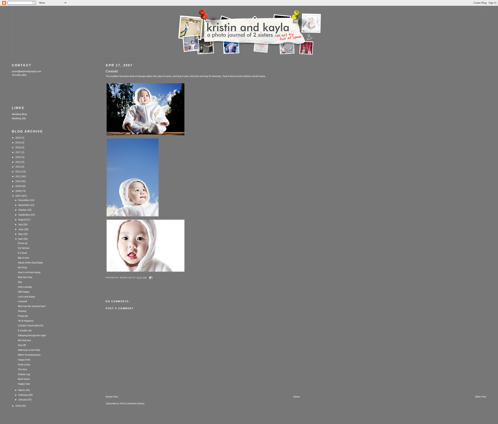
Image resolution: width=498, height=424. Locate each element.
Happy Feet (24, 359)
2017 (18, 152)
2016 (18, 157)
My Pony (22, 267)
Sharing (22, 311)
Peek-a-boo (24, 364)
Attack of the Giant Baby (30, 262)
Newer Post (112, 396)
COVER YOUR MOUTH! (30, 325)
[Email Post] (150, 278)
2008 (18, 191)
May (20, 234)
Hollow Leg (24, 374)
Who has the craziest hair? (32, 306)
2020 (18, 137)
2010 (18, 181)
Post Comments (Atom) (132, 403)
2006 (18, 406)
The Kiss (22, 369)
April (21, 239)
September (24, 214)
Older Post (480, 396)
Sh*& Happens (26, 321)
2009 (18, 186)
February (23, 395)
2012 (18, 171)
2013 (18, 166)
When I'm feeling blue (29, 355)
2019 (18, 142)
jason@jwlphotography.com (26, 71)
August (22, 219)
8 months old (25, 330)
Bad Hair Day (25, 277)
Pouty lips (23, 316)
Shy (20, 282)
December (24, 200)
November (24, 205)
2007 (18, 196)
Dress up (22, 243)
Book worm (24, 379)
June (21, 229)
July (20, 224)
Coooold (22, 301)
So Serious (24, 248)
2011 (18, 176)
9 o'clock (22, 253)
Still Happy (23, 292)
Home (296, 396)
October (22, 210)
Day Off (22, 345)
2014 (18, 162)
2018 (18, 147)
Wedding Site (19, 118)
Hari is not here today (29, 272)
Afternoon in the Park (29, 350)
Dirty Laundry (25, 287)
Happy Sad (24, 384)
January (22, 399)
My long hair (24, 340)
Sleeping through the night (32, 335)
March (21, 390)
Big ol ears (23, 257)
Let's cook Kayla (26, 296)
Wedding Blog (19, 114)
